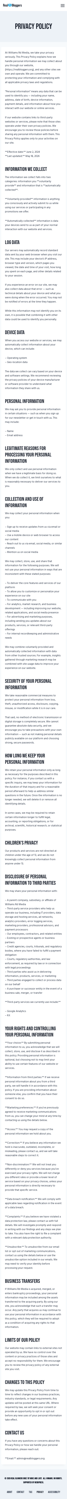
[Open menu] (62, 5)
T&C (30, 1492)
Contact (20, 1492)
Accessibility (54, 1492)
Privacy (40, 1492)
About (9, 1492)
